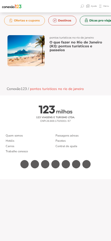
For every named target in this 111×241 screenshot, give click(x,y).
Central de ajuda (66, 146)
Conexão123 (17, 88)
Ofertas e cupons (27, 20)
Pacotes (61, 141)
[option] (25, 20)
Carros (10, 146)
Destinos (64, 20)
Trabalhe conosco (17, 151)
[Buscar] (83, 6)
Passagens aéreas (67, 136)
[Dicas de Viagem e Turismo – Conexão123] (12, 6)
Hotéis (10, 141)
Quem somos (14, 136)
